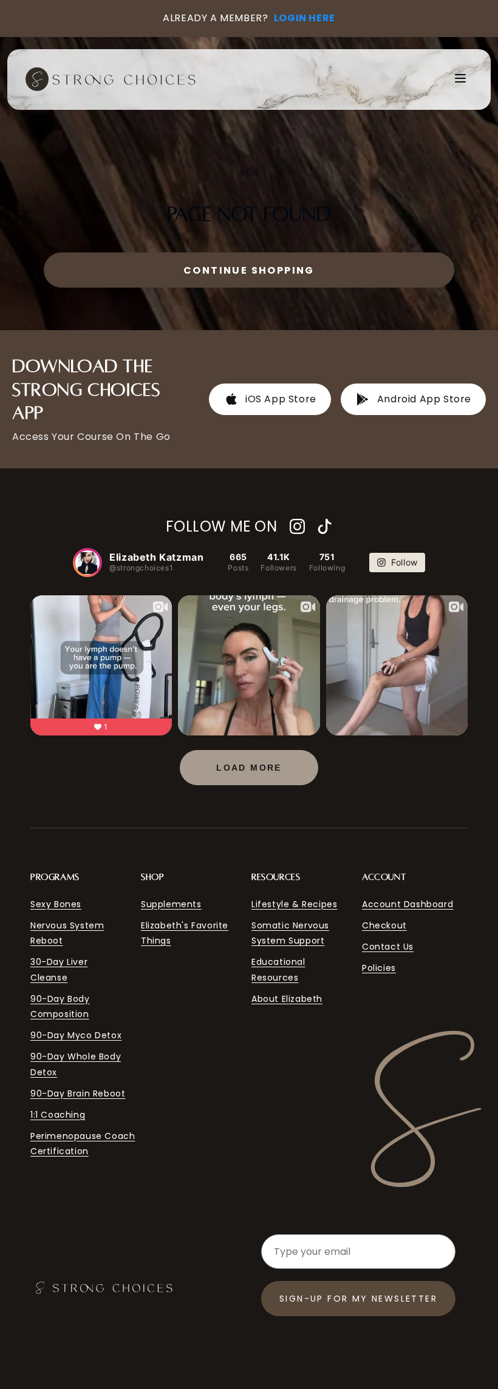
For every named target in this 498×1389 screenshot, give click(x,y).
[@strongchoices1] (87, 562)
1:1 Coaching (57, 1115)
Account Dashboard (407, 904)
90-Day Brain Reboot (77, 1093)
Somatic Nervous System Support (290, 933)
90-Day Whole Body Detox (75, 1064)
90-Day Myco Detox (75, 1035)
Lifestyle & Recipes (294, 904)
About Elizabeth (286, 999)
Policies (379, 968)
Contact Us (388, 947)
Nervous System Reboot (67, 933)
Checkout (384, 925)
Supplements (171, 904)
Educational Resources (278, 969)
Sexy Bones (55, 904)
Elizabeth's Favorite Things (184, 933)
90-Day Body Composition (60, 1006)
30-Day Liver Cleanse (58, 969)
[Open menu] (460, 79)
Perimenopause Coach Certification (82, 1143)
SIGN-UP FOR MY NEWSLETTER (358, 1299)
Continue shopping (249, 270)
